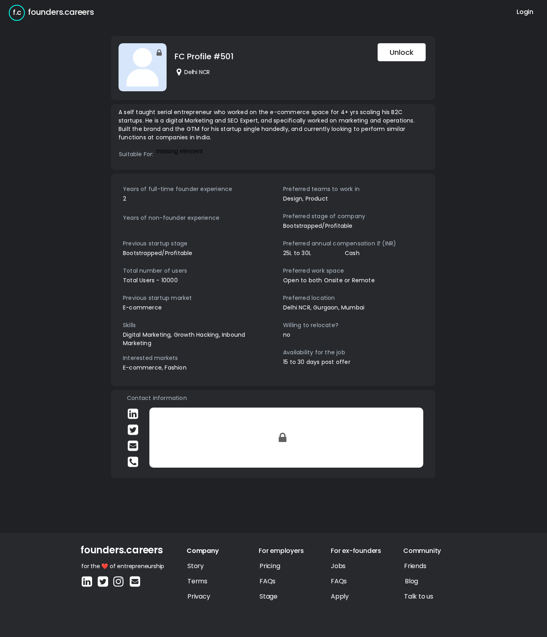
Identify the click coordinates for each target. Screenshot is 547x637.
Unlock (402, 52)
